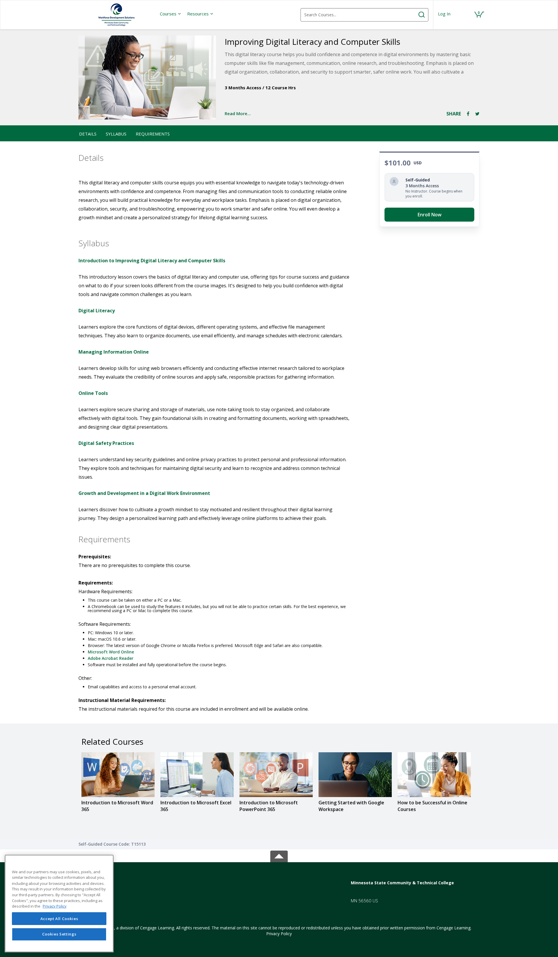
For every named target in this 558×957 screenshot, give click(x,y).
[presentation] (170, 13)
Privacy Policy (279, 933)
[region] (59, 903)
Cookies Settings (59, 934)
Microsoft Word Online (111, 652)
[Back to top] (279, 855)
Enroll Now (429, 214)
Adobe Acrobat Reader (110, 658)
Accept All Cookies (59, 918)
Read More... (238, 113)
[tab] (127, 883)
